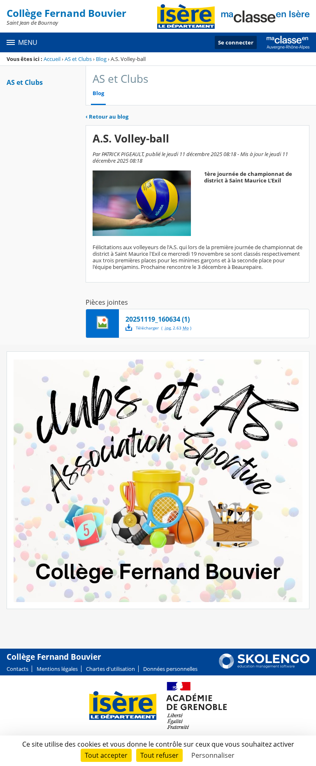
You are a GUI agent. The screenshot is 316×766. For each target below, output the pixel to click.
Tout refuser (159, 755)
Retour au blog (107, 116)
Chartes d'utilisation (110, 669)
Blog (101, 59)
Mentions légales (57, 669)
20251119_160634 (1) (157, 319)
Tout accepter (106, 755)
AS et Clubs (78, 59)
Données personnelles (170, 669)
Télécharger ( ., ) (164, 328)
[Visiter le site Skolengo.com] (264, 666)
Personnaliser (213, 755)
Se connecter (235, 42)
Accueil (52, 59)
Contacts (17, 669)
